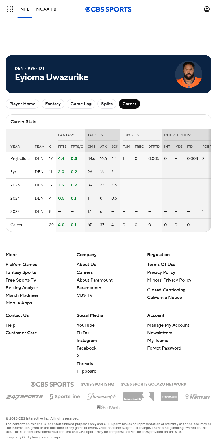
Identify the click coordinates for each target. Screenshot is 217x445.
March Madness (22, 295)
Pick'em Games (21, 264)
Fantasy (53, 104)
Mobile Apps (19, 303)
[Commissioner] (138, 394)
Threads (85, 364)
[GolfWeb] (108, 408)
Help (11, 325)
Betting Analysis (22, 288)
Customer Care (21, 333)
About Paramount (95, 280)
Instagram (87, 340)
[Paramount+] (101, 395)
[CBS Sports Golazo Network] (153, 384)
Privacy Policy (161, 272)
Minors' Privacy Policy (169, 280)
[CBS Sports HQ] (97, 384)
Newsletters (159, 333)
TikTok (83, 333)
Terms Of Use (161, 264)
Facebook (86, 348)
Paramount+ (89, 288)
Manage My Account (168, 325)
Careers (85, 272)
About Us (86, 264)
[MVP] (169, 394)
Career (129, 104)
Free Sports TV (21, 280)
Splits (107, 104)
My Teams (157, 340)
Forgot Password (164, 348)
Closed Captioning (166, 290)
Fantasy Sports (21, 272)
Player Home (22, 104)
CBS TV (85, 295)
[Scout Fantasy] (198, 396)
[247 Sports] (24, 395)
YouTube (86, 325)
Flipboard (87, 371)
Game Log (81, 104)
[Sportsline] (65, 395)
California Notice (164, 297)
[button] (10, 9)
